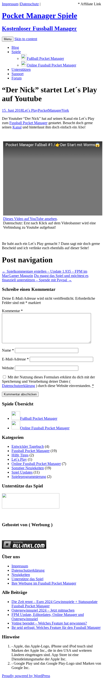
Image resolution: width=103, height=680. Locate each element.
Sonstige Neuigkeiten (27, 468)
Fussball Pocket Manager (28, 123)
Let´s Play (30, 110)
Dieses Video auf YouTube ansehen (30, 219)
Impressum (10, 4)
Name (8, 350)
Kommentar (12, 311)
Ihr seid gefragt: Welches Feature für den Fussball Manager (56, 627)
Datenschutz (29, 4)
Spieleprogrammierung (28, 477)
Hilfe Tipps (20, 455)
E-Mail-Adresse (15, 359)
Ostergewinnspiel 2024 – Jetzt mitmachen (42, 610)
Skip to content (25, 39)
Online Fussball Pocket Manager (36, 464)
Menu (7, 39)
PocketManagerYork (53, 110)
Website (8, 368)
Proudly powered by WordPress (26, 676)
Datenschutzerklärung (18, 386)
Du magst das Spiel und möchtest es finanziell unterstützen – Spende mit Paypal (45, 278)
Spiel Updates (22, 472)
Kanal (17, 127)
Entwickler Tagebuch (27, 446)
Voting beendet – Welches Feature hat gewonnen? (49, 623)
